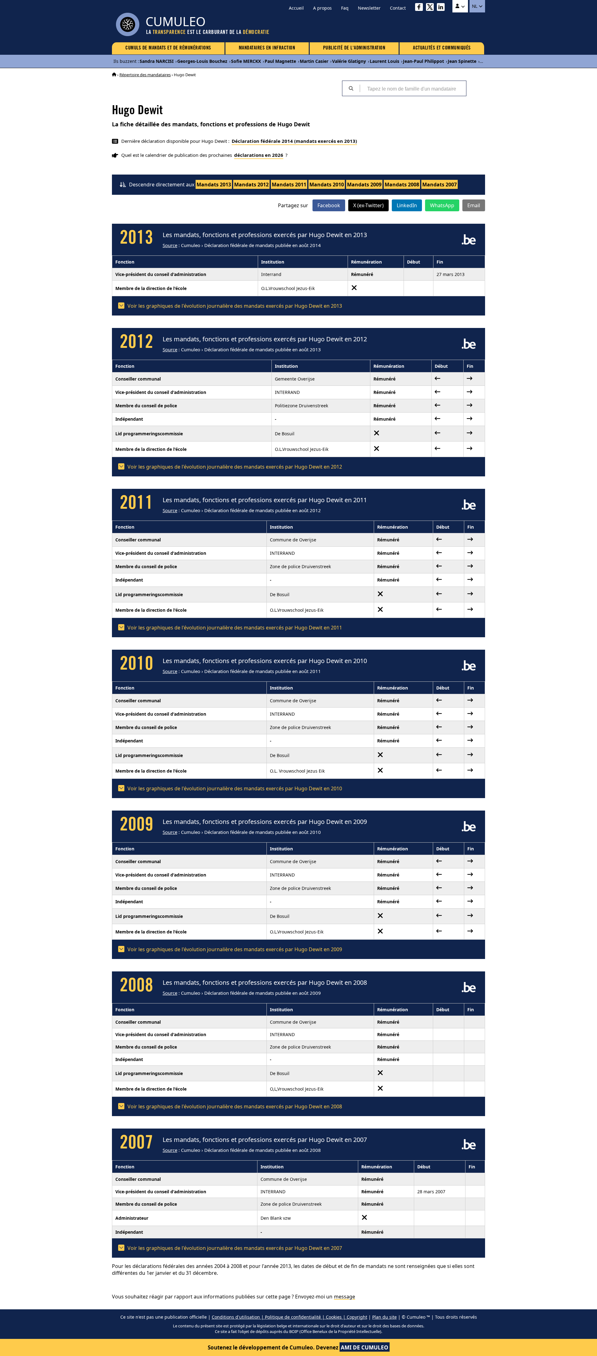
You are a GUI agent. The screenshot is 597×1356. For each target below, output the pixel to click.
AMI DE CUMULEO (364, 1347)
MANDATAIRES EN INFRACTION (267, 48)
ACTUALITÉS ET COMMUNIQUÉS (442, 48)
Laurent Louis (384, 61)
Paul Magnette (280, 61)
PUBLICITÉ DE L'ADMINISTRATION (354, 48)
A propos (322, 8)
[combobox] (413, 88)
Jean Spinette (462, 61)
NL (475, 6)
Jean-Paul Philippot (423, 61)
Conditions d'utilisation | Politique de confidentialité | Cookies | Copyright (289, 1317)
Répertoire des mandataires (145, 74)
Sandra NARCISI (157, 61)
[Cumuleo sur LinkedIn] (442, 8)
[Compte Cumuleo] (460, 6)
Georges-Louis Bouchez (202, 61)
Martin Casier (314, 61)
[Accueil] (114, 74)
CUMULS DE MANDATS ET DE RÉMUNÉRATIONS (168, 48)
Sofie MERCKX (246, 61)
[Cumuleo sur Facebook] (420, 8)
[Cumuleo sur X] (431, 8)
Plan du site (384, 1317)
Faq (345, 8)
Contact (398, 8)
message (344, 1296)
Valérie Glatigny (349, 61)
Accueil (296, 8)
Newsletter (369, 8)
